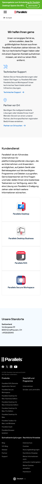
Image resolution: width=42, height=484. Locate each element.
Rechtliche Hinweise (30, 453)
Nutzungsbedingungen (31, 450)
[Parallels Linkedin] (11, 367)
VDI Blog (5, 446)
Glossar (4, 450)
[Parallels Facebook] (3, 367)
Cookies (26, 446)
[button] (21, 479)
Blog (3, 443)
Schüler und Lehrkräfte (31, 390)
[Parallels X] (7, 367)
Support (5, 456)
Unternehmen (28, 386)
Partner (4, 453)
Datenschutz (27, 443)
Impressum (27, 472)
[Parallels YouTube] (15, 367)
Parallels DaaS (7, 427)
